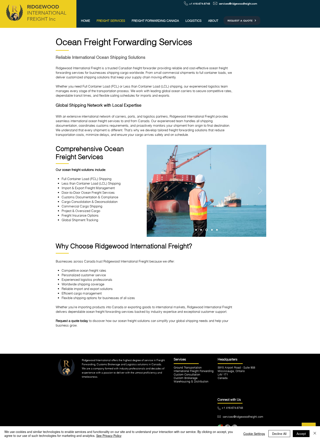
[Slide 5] (201, 230)
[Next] (260, 191)
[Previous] (153, 191)
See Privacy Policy (108, 435)
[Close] (314, 434)
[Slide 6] (196, 230)
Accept (301, 433)
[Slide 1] (206, 230)
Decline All (279, 433)
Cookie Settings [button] (254, 433)
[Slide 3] (212, 230)
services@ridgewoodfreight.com (238, 3)
